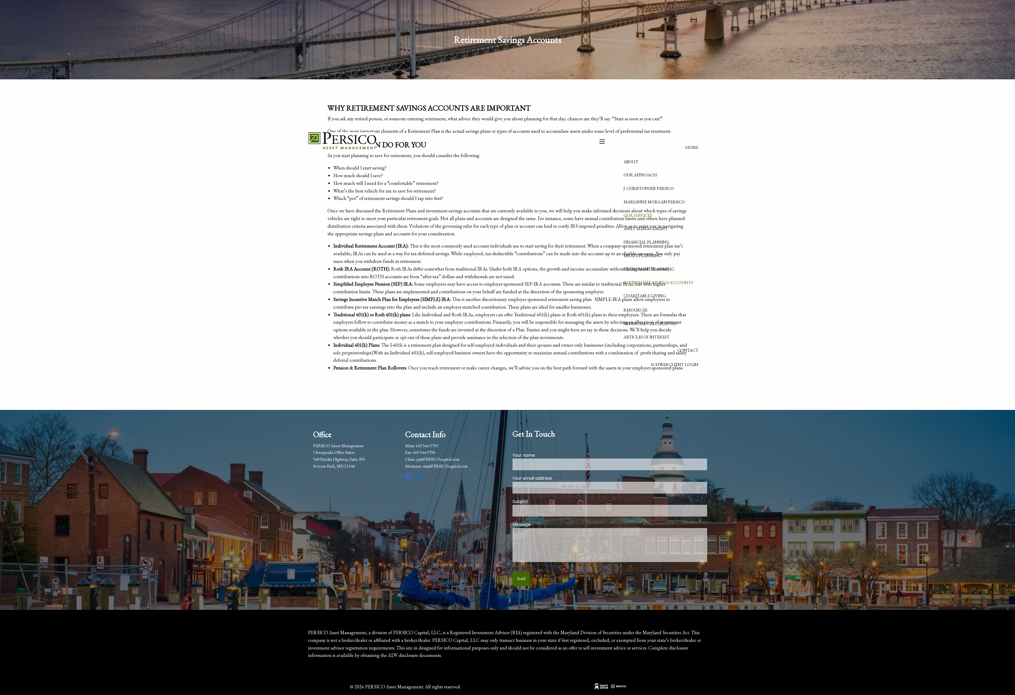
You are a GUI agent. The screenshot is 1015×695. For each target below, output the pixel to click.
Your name (545, 455)
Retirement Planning (649, 269)
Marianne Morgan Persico (654, 202)
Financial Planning (647, 242)
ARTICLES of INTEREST (647, 337)
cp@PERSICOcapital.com (437, 459)
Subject (541, 502)
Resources (635, 310)
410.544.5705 (427, 446)
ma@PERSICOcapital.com (445, 466)
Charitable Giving (645, 296)
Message (543, 525)
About (631, 161)
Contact (687, 350)
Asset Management (646, 228)
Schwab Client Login (674, 364)
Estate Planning (642, 255)
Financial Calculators (650, 323)
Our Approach (640, 175)
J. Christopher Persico (649, 188)
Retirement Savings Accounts (658, 282)
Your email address (553, 478)
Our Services (638, 215)
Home (691, 147)
